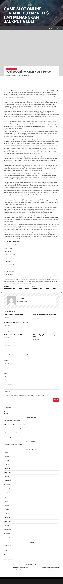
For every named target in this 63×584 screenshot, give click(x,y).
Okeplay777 (10, 90)
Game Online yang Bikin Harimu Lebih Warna (44, 567)
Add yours (28, 355)
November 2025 (7, 484)
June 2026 (6, 456)
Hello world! (20, 444)
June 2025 (6, 505)
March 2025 (7, 517)
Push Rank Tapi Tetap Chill (10, 437)
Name (5, 373)
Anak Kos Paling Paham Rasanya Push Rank (16, 322)
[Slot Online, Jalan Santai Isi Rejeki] (2, 292)
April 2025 (6, 513)
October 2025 (7, 488)
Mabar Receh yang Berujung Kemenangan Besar (15, 424)
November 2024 (7, 533)
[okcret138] (11, 300)
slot (5, 411)
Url (4, 388)
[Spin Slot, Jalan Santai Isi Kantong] (61, 292)
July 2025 (6, 501)
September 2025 (8, 493)
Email (5, 381)
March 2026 (7, 468)
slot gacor (6, 413)
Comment (6, 360)
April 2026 (6, 464)
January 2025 (7, 525)
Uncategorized (7, 545)
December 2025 (7, 480)
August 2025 (7, 497)
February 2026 (7, 472)
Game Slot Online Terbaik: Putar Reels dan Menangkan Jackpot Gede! (26, 15)
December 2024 (7, 529)
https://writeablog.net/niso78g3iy (12, 241)
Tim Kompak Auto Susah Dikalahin (13, 314)
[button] (1, 572)
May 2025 (6, 509)
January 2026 (7, 476)
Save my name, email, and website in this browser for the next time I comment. (27, 395)
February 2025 (7, 521)
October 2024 (7, 537)
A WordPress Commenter (10, 444)
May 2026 (6, 460)
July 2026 (6, 452)
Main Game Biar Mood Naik (10, 433)
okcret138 (26, 75)
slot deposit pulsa (8, 559)
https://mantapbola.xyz (22, 301)
